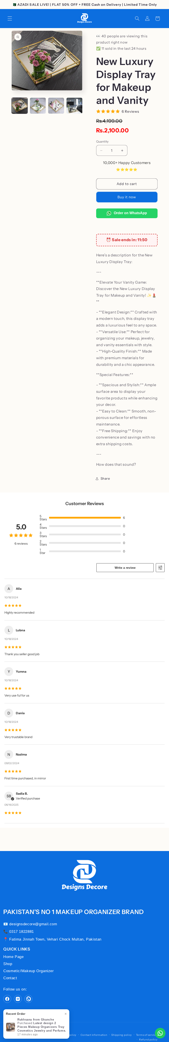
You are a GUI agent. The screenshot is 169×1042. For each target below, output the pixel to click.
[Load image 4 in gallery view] (74, 106)
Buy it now (127, 197)
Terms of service (147, 1034)
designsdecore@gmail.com (33, 924)
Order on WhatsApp (130, 213)
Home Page (13, 957)
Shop (7, 964)
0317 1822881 (21, 931)
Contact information (94, 1034)
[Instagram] (18, 999)
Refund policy (148, 1039)
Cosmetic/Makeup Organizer (28, 971)
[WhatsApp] (28, 999)
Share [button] (105, 479)
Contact (10, 978)
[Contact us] (160, 1033)
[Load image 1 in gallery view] (20, 106)
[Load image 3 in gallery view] (56, 106)
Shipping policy (121, 1034)
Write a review (125, 567)
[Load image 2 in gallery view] (38, 106)
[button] (10, 18)
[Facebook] (7, 999)
